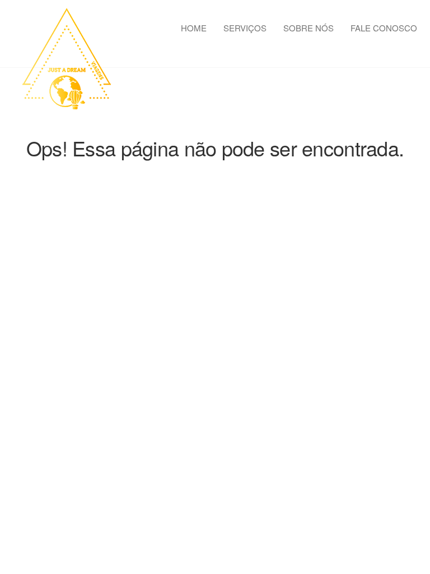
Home (194, 28)
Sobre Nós (308, 28)
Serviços (245, 28)
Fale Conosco (383, 28)
